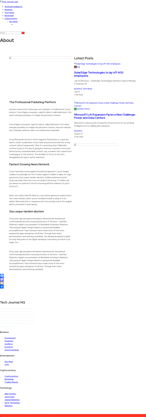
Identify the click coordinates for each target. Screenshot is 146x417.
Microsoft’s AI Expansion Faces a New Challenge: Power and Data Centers (105, 116)
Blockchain (9, 15)
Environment (10, 338)
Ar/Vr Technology (12, 402)
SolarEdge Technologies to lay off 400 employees (98, 74)
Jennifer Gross (83, 109)
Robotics (8, 405)
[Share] (73, 287)
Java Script (9, 397)
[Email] (73, 283)
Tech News (9, 12)
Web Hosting (10, 394)
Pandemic (9, 341)
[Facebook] (73, 276)
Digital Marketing (12, 399)
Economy (9, 347)
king (78, 66)
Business (9, 9)
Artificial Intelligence (13, 6)
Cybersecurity (11, 18)
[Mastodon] (73, 279)
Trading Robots (11, 382)
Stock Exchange (12, 350)
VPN (7, 364)
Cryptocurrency (11, 376)
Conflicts (9, 344)
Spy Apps (13, 21)
